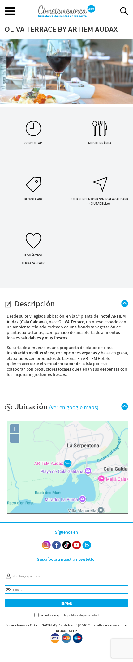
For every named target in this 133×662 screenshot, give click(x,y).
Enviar (66, 603)
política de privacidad (83, 615)
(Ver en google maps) (73, 407)
